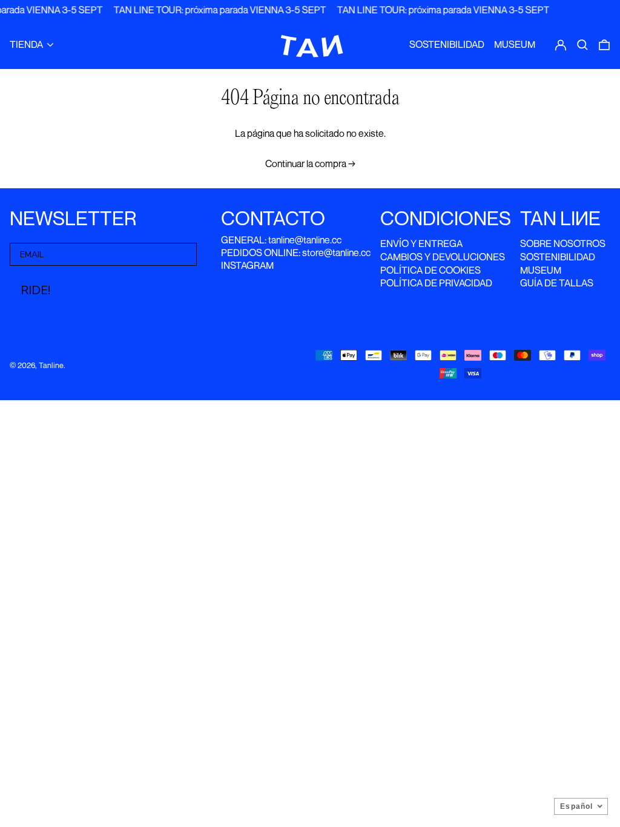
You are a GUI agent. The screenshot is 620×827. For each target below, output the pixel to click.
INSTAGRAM (247, 265)
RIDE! (35, 290)
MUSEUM (540, 270)
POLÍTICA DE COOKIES (430, 270)
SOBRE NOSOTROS (562, 243)
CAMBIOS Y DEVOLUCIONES (442, 257)
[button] (582, 45)
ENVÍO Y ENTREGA (421, 243)
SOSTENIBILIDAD (557, 257)
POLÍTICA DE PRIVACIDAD (436, 283)
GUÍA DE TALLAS (556, 283)
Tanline (51, 365)
